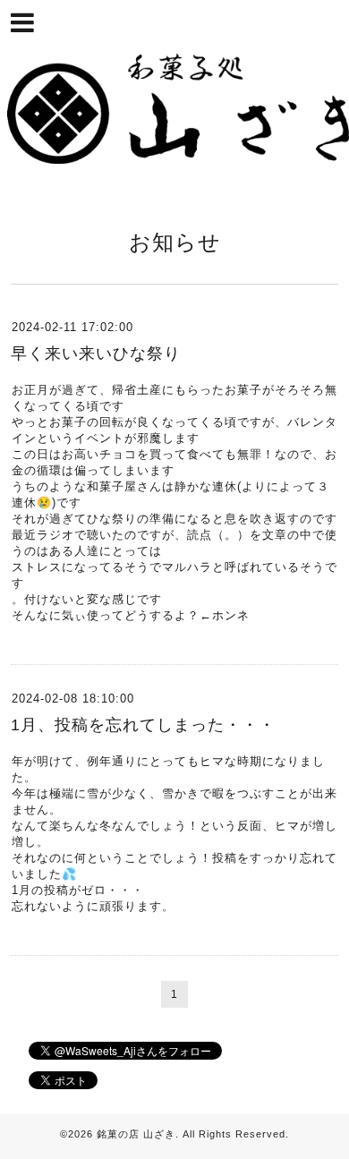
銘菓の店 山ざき (136, 1134)
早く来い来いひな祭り (96, 353)
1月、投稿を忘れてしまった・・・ (143, 725)
